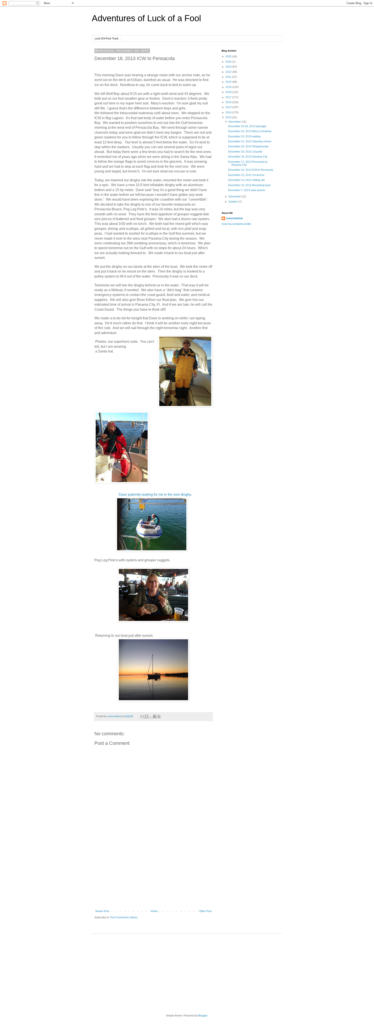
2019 (229, 87)
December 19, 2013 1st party (245, 151)
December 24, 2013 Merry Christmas (249, 131)
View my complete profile (236, 224)
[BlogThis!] (146, 716)
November (235, 196)
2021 (229, 76)
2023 (229, 66)
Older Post (205, 911)
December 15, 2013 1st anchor (246, 175)
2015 (229, 107)
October (234, 201)
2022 (229, 71)
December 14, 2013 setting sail (246, 180)
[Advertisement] (153, 874)
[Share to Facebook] (155, 716)
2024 (229, 61)
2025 (229, 56)
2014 (229, 112)
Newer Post (102, 911)
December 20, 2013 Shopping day (248, 146)
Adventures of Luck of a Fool (146, 18)
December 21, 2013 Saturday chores (249, 141)
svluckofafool (234, 218)
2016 (229, 102)
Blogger (202, 1015)
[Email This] (142, 716)
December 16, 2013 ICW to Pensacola (250, 169)
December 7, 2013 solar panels (246, 190)
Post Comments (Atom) (123, 917)
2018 (229, 92)
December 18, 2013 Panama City (247, 156)
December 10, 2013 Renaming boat (249, 185)
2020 (229, 81)
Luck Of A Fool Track (106, 38)
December (235, 121)
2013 (229, 117)
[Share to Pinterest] (159, 716)
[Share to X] (150, 716)
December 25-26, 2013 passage (247, 126)
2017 (229, 97)
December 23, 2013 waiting (244, 136)
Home (154, 911)
